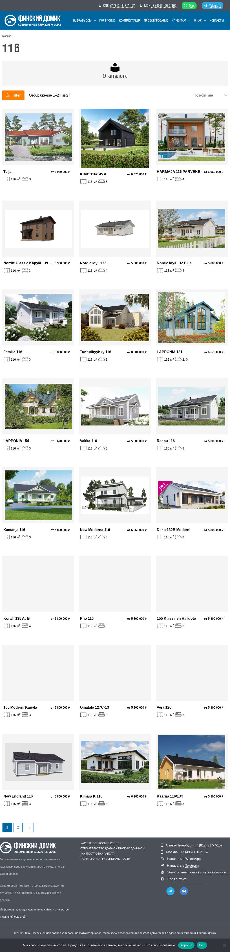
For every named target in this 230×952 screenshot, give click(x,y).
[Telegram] (170, 891)
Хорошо (186, 945)
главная (6, 36)
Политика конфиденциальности (105, 858)
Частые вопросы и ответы (100, 843)
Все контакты (177, 879)
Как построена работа (97, 853)
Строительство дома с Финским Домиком (112, 848)
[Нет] (224, 945)
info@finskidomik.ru (212, 872)
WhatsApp (193, 859)
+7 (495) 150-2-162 (163, 5)
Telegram (215, 5)
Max (191, 5)
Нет (202, 945)
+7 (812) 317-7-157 (122, 5)
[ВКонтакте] (184, 891)
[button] (94, 20)
